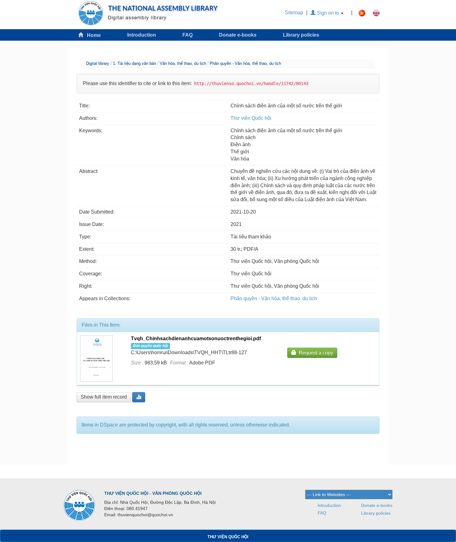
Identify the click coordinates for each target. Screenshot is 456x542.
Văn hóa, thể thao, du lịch (183, 63)
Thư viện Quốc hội (250, 118)
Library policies (301, 35)
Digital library (97, 63)
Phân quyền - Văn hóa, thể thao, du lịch (245, 63)
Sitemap (294, 12)
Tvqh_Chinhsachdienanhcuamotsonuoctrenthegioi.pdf (196, 338)
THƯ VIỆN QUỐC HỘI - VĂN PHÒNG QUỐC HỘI (153, 493)
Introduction (141, 35)
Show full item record (104, 397)
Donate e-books (238, 35)
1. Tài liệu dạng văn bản (134, 63)
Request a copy (314, 352)
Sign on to (327, 13)
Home (92, 35)
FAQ (187, 35)
